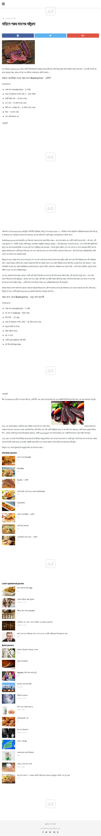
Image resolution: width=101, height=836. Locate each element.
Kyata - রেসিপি (22, 480)
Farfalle (20, 468)
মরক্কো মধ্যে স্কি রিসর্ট (24, 684)
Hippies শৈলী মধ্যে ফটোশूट (27, 672)
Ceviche (21, 502)
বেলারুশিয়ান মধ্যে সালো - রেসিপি (27, 537)
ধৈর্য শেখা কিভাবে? (22, 729)
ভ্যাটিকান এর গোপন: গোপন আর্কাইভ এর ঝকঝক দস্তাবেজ (34, 622)
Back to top (50, 824)
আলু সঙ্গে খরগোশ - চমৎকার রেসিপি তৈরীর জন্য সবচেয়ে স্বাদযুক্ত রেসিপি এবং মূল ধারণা (43, 775)
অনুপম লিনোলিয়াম (22, 661)
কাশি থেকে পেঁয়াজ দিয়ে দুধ (25, 706)
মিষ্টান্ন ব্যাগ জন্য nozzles (26, 610)
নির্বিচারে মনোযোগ (22, 695)
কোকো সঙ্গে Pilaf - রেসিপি (25, 514)
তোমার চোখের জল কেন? (24, 763)
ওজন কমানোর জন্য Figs (24, 587)
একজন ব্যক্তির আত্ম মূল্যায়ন (25, 599)
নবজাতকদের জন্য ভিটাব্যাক (25, 752)
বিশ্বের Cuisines (11, 18)
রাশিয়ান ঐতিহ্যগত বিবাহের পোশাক (27, 649)
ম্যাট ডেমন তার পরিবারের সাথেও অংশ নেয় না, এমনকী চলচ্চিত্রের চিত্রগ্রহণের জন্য (42, 633)
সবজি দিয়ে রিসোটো (23, 525)
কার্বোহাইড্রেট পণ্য (22, 718)
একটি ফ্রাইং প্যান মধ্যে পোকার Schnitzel (31, 491)
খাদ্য (3, 18)
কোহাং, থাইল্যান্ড (22, 741)
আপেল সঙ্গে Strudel (24, 457)
